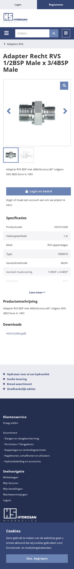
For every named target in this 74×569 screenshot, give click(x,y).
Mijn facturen (10, 483)
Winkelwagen (10, 477)
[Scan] (66, 33)
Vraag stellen (10, 423)
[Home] (15, 18)
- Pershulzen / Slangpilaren (18, 444)
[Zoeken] (53, 33)
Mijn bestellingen (13, 488)
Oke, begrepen (37, 558)
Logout (7, 500)
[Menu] (6, 33)
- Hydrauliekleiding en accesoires (22, 461)
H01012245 (16, 333)
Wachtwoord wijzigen (15, 494)
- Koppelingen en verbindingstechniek (24, 450)
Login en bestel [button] (40, 191)
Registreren (56, 4)
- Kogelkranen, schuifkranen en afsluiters (26, 455)
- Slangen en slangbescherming (21, 438)
